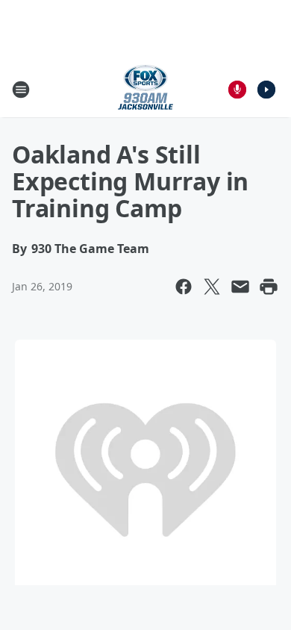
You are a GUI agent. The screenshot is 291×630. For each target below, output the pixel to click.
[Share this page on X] (211, 286)
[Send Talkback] (237, 90)
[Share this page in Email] (240, 286)
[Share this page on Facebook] (183, 286)
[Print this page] (268, 286)
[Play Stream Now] (266, 90)
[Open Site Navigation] (21, 90)
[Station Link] (145, 89)
